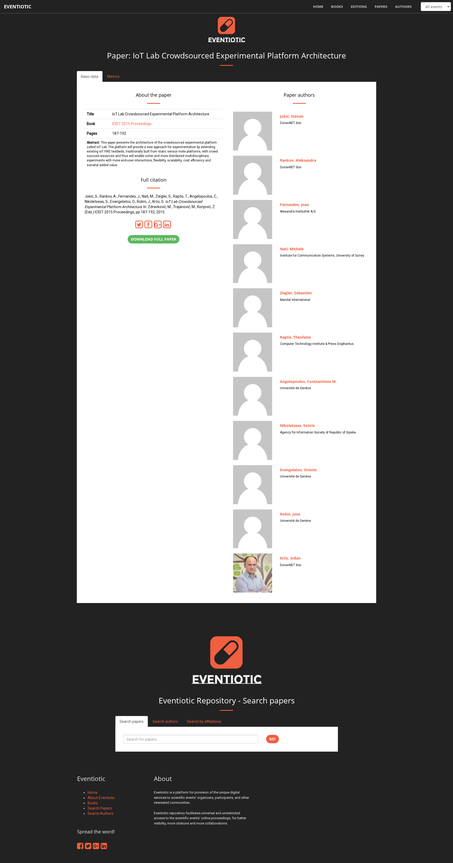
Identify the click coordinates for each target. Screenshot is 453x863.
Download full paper (153, 239)
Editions (359, 6)
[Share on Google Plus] (158, 224)
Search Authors (101, 813)
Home (318, 6)
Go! (272, 738)
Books (337, 6)
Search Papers (100, 808)
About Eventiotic (101, 798)
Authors (403, 6)
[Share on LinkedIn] (167, 224)
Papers (381, 6)
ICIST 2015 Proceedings (132, 124)
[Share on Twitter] (140, 224)
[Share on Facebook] (149, 224)
